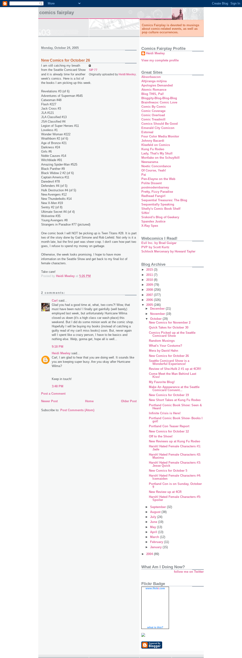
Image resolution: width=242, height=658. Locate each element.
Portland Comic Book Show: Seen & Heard (175, 406)
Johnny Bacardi (152, 140)
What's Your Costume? (165, 345)
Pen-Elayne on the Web (158, 179)
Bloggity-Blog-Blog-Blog (159, 98)
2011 (150, 275)
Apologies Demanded (157, 85)
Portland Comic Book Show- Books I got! (176, 419)
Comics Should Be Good (159, 123)
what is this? (155, 627)
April (154, 532)
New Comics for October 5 (168, 470)
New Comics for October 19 (169, 395)
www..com (155, 588)
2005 (150, 305)
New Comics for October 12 (169, 431)
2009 (150, 284)
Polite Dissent (151, 183)
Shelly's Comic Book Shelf (160, 208)
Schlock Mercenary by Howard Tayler (168, 251)
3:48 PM (57, 386)
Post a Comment (53, 393)
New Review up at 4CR (165, 492)
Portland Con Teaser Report (169, 426)
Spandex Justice (153, 221)
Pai (143, 174)
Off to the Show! (161, 436)
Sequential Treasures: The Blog (164, 200)
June (154, 522)
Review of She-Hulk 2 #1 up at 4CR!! (175, 369)
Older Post (129, 401)
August (155, 512)
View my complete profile (160, 60)
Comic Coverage (153, 111)
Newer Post (49, 401)
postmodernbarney (155, 187)
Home (89, 401)
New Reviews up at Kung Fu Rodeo (174, 441)
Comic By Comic (153, 106)
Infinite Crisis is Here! (165, 413)
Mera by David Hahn (163, 350)
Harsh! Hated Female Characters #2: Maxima (175, 456)
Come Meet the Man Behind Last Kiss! (172, 375)
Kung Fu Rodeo (152, 149)
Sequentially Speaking (157, 204)
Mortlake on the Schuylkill (160, 157)
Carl (55, 300)
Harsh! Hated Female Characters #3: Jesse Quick (175, 464)
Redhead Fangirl (153, 196)
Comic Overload (153, 115)
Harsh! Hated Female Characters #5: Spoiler (175, 498)
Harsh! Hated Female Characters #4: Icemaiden (175, 477)
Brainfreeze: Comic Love (159, 102)
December (158, 308)
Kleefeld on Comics (155, 145)
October (156, 318)
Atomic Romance (153, 89)
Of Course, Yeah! (153, 170)
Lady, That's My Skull (157, 153)
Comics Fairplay (56, 12)
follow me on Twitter (189, 571)
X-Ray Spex (149, 225)
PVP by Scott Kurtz (155, 247)
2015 (150, 269)
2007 (150, 295)
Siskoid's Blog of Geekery (160, 217)
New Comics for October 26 (169, 356)
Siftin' (145, 213)
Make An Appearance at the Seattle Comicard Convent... (174, 388)
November (158, 314)
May (153, 527)
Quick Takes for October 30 (168, 327)
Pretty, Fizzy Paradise (157, 191)
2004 (150, 554)
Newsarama (149, 162)
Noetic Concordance (156, 166)
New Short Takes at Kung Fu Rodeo (175, 400)
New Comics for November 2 (169, 322)
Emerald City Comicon (157, 128)
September (158, 507)
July (153, 517)
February (157, 542)
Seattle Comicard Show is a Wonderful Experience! (169, 362)
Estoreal (147, 132)
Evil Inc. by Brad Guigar (159, 243)
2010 (150, 280)
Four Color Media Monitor (160, 136)
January (156, 547)
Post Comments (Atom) (77, 410)
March (155, 537)
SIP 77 (93, 69)
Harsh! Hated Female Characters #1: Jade (175, 447)
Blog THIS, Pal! (152, 94)
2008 (150, 289)
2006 (150, 300)
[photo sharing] (90, 65)
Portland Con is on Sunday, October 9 (175, 485)
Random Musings (162, 340)
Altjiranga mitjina (154, 81)
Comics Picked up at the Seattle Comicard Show (172, 334)
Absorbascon (151, 77)
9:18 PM (57, 346)
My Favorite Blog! (162, 382)
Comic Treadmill (153, 119)
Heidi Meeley (127, 74)
